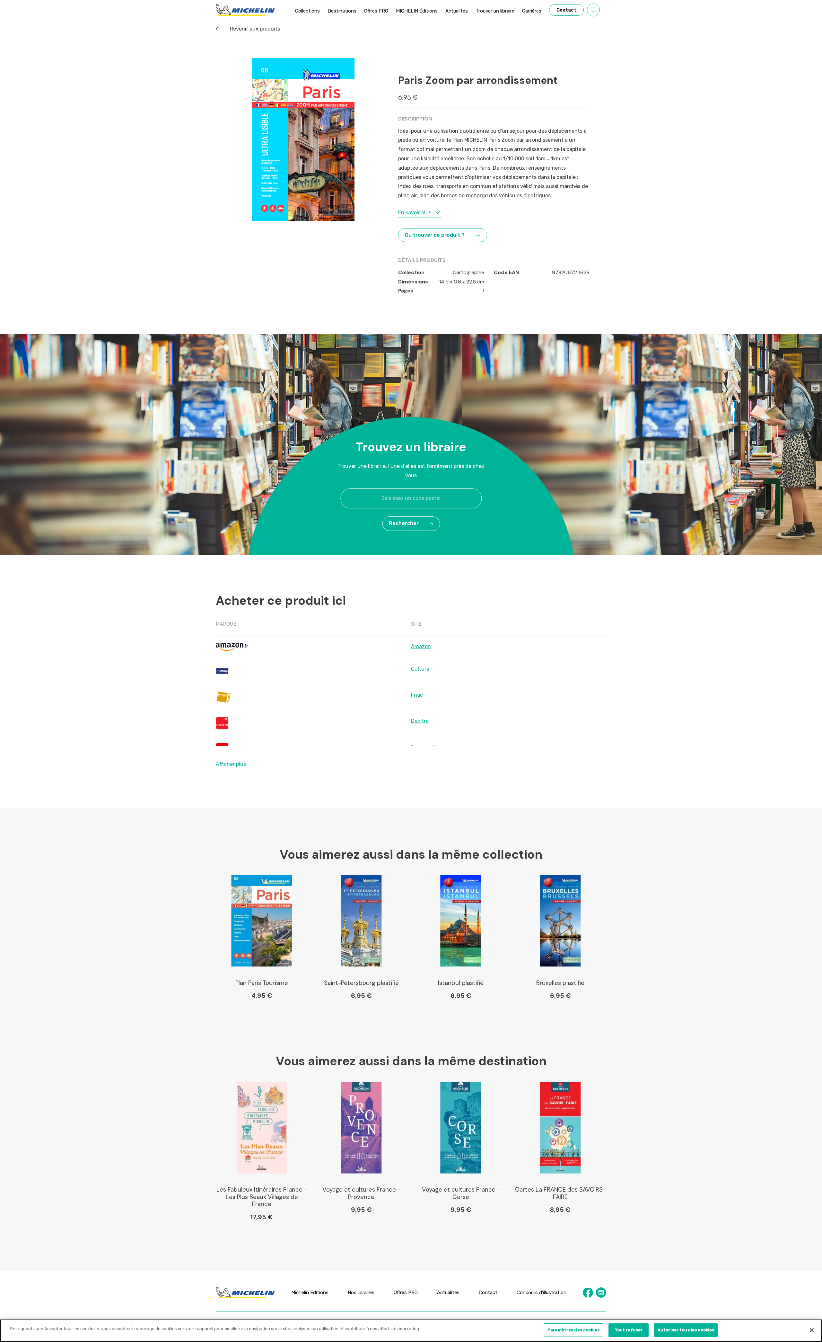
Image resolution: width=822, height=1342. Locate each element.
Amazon (421, 646)
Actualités (448, 1292)
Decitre (420, 721)
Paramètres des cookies (573, 1330)
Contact (488, 1292)
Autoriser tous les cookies (686, 1330)
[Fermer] (812, 1330)
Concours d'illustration (541, 1292)
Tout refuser (629, 1330)
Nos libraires (361, 1292)
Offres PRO (406, 1292)
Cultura (420, 669)
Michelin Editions (309, 1292)
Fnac (417, 695)
